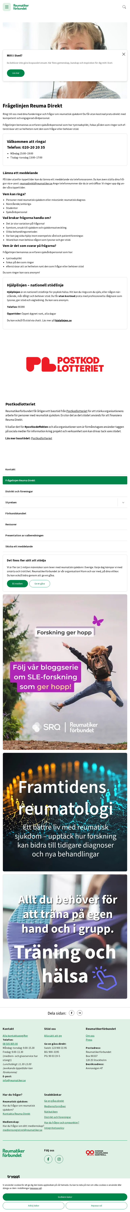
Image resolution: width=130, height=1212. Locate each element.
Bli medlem (17, 583)
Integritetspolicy (54, 1128)
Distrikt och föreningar (57, 1117)
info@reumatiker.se (14, 1080)
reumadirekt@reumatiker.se (36, 183)
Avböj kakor (33, 1205)
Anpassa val (96, 1205)
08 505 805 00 (10, 1043)
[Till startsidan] (21, 7)
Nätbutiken (51, 1111)
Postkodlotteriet (76, 411)
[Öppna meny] (7, 7)
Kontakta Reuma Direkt (16, 1113)
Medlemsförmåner (55, 1106)
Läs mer (15, 73)
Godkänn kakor (65, 1197)
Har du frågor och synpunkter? (61, 1122)
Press (89, 1039)
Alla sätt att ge (53, 1035)
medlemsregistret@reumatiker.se (22, 1130)
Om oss (90, 1035)
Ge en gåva (40, 583)
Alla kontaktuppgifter (15, 1035)
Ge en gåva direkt (54, 1100)
